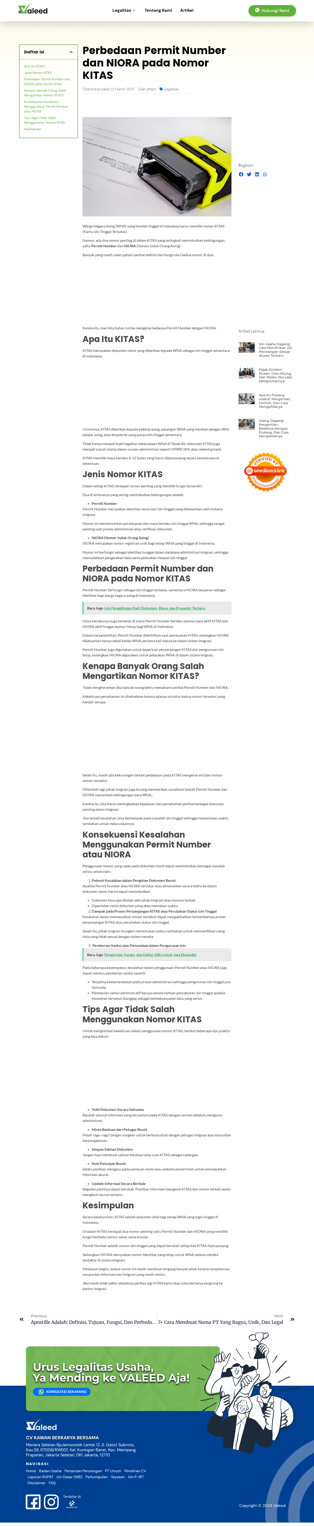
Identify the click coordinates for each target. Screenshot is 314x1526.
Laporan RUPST (40, 1476)
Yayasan (118, 1476)
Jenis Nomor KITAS (37, 73)
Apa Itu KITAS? (34, 66)
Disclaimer (37, 1482)
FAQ (52, 1482)
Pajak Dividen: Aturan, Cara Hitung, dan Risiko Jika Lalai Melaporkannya (275, 375)
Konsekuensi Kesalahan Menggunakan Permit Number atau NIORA (46, 106)
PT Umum (113, 1471)
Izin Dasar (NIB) (69, 1476)
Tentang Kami (158, 10)
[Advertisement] (157, 293)
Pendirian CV (135, 1471)
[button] (71, 52)
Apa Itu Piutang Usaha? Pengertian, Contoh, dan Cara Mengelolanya (275, 401)
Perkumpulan (97, 1476)
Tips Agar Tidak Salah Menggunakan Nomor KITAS (44, 120)
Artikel (187, 10)
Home (31, 1471)
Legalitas (121, 10)
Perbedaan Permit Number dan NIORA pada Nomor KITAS (47, 81)
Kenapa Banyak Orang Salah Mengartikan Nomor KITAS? (45, 92)
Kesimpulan (32, 129)
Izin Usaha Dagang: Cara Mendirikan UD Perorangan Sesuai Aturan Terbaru (275, 350)
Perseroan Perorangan (83, 1471)
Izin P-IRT (136, 1476)
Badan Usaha (50, 1471)
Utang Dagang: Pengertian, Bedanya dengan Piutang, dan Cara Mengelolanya (273, 428)
